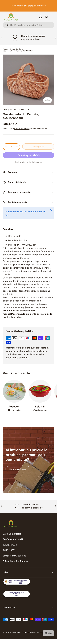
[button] (46, 17)
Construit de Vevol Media (32, 632)
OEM (5, 109)
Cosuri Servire (15, 49)
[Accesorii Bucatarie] (14, 391)
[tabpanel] (28, 278)
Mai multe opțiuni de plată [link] (28, 162)
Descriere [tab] (8, 229)
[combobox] (28, 25)
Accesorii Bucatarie (14, 408)
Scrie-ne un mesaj (18, 469)
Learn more (40, 5)
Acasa (5, 49)
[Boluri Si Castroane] (40, 391)
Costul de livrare (21, 128)
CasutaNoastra (15, 632)
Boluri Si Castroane (40, 408)
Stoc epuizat (38, 146)
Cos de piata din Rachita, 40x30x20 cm (18, 51)
